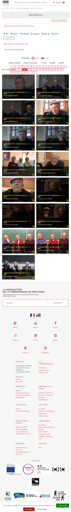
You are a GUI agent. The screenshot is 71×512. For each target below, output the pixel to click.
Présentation (42, 368)
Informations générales (22, 411)
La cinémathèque (45, 363)
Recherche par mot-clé (35, 44)
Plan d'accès (19, 377)
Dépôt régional (42, 400)
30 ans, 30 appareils (22, 429)
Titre (6, 34)
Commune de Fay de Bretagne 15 (49, 144)
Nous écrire (19, 381)
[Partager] (61, 2)
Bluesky (55, 340)
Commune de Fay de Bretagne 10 (15, 92)
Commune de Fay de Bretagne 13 (49, 118)
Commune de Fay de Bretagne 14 (15, 144)
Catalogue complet (44, 434)
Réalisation (25, 34)
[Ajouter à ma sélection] (33, 97)
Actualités (21, 405)
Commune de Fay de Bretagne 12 (15, 118)
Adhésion (20, 386)
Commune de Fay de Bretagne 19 (49, 195)
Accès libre (41, 409)
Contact (20, 362)
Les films (43, 405)
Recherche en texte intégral (35, 26)
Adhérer (18, 390)
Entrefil (20, 444)
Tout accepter (62, 505)
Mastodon (25, 352)
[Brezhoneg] (63, 2)
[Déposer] (56, 2)
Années (56, 34)
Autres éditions (42, 432)
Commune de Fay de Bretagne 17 (49, 169)
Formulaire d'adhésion (22, 393)
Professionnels (42, 413)
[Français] (32, 315)
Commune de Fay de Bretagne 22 (15, 247)
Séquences (36, 34)
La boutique (44, 421)
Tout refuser (29, 509)
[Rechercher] (46, 2)
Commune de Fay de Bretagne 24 (15, 273)
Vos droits (41, 397)
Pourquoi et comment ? (45, 392)
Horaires (18, 379)
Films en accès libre (31, 63)
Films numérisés (16, 63)
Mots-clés (47, 34)
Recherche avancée (35, 50)
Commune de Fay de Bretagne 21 (49, 221)
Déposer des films (43, 370)
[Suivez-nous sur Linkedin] (35, 336)
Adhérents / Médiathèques (46, 411)
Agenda (18, 409)
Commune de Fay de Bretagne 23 (49, 247)
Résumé (15, 34)
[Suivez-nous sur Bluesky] (55, 336)
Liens (40, 447)
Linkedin (35, 340)
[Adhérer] (54, 2)
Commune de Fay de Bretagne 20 (15, 221)
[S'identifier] (59, 2)
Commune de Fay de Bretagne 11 (49, 92)
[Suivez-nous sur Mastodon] (25, 348)
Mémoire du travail (21, 427)
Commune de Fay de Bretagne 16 (15, 169)
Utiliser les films (43, 372)
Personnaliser (42, 509)
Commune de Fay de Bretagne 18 (15, 195)
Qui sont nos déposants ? (46, 395)
